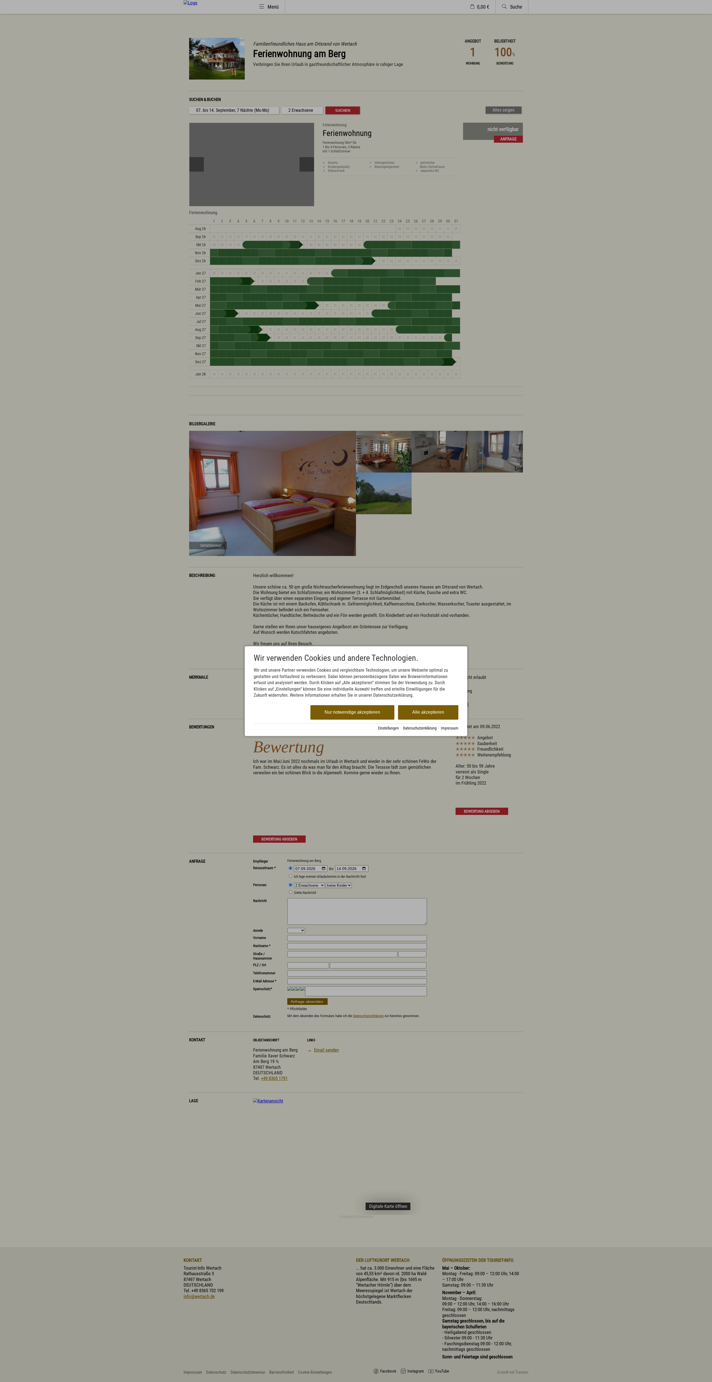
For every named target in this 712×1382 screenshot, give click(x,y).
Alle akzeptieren (428, 712)
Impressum (449, 728)
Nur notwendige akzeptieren (352, 712)
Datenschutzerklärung (420, 728)
